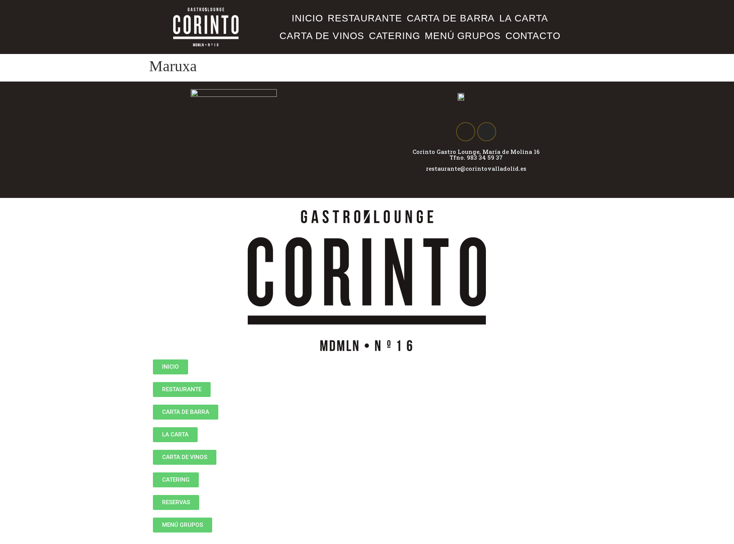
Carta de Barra (451, 18)
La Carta (523, 18)
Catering (394, 35)
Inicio (307, 18)
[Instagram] (486, 131)
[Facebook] (465, 131)
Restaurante (365, 18)
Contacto (532, 35)
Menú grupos (463, 35)
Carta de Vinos (321, 35)
